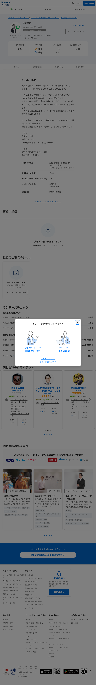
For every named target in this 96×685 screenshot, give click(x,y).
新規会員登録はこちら (48, 362)
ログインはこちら (48, 358)
